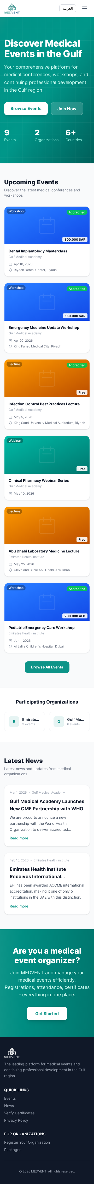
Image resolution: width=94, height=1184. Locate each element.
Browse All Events (47, 667)
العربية (68, 8)
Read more (19, 838)
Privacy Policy (16, 1120)
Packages (12, 1149)
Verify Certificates (19, 1113)
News (9, 1105)
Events (10, 1098)
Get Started (47, 1013)
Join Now (67, 108)
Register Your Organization (27, 1142)
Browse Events (26, 108)
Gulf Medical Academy (48, 792)
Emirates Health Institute (51, 860)
